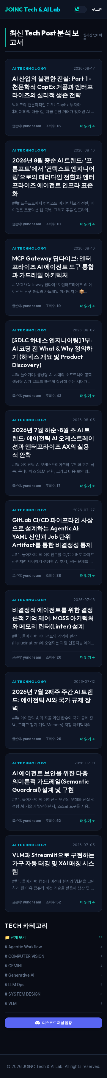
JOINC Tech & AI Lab (32, 9)
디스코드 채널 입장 (57, 1022)
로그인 (97, 9)
